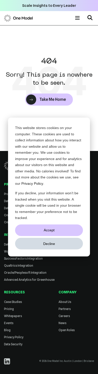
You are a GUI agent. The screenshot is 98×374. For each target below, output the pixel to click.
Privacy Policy (32, 183)
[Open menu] (77, 18)
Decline (49, 243)
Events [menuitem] (8, 323)
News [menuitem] (62, 323)
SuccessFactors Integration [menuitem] (23, 258)
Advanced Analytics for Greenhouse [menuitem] (29, 280)
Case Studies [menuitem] (13, 302)
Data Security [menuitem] (13, 344)
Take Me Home (52, 99)
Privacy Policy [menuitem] (13, 337)
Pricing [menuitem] (9, 309)
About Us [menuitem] (65, 302)
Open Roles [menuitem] (67, 330)
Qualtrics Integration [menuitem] (18, 265)
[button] (90, 18)
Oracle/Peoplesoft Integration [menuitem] (25, 272)
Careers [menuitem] (64, 316)
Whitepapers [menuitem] (13, 316)
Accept (49, 230)
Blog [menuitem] (7, 330)
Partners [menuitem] (65, 309)
